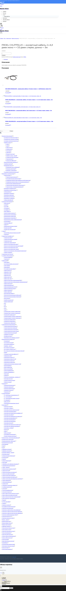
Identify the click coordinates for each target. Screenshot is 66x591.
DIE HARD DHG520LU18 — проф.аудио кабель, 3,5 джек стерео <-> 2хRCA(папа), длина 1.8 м (28, 88)
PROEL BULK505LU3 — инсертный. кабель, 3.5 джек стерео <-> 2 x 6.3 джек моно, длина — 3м (29, 99)
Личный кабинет (6, 19)
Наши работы (7, 16)
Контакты (5, 18)
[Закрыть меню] (0, 575)
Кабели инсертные (16, 56)
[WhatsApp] (2, 2)
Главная (4, 11)
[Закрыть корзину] (1, 567)
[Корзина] (1, 24)
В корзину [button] (7, 92)
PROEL (25, 56)
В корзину (3, 55)
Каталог (4, 13)
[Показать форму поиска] (1, 26)
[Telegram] (3, 2)
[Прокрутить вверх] (1, 573)
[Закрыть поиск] (1, 586)
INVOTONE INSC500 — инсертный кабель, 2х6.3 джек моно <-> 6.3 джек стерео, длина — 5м (28, 110)
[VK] (1, 2)
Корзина (4, 21)
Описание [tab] (6, 59)
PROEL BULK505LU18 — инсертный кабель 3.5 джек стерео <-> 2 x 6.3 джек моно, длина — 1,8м (29, 121)
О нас (3, 580)
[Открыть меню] (1, 32)
